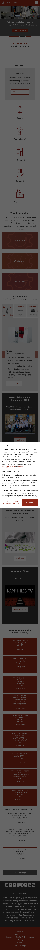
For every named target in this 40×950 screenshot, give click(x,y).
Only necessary (7, 502)
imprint (20, 467)
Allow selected (16, 502)
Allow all (30, 502)
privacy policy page (8, 467)
